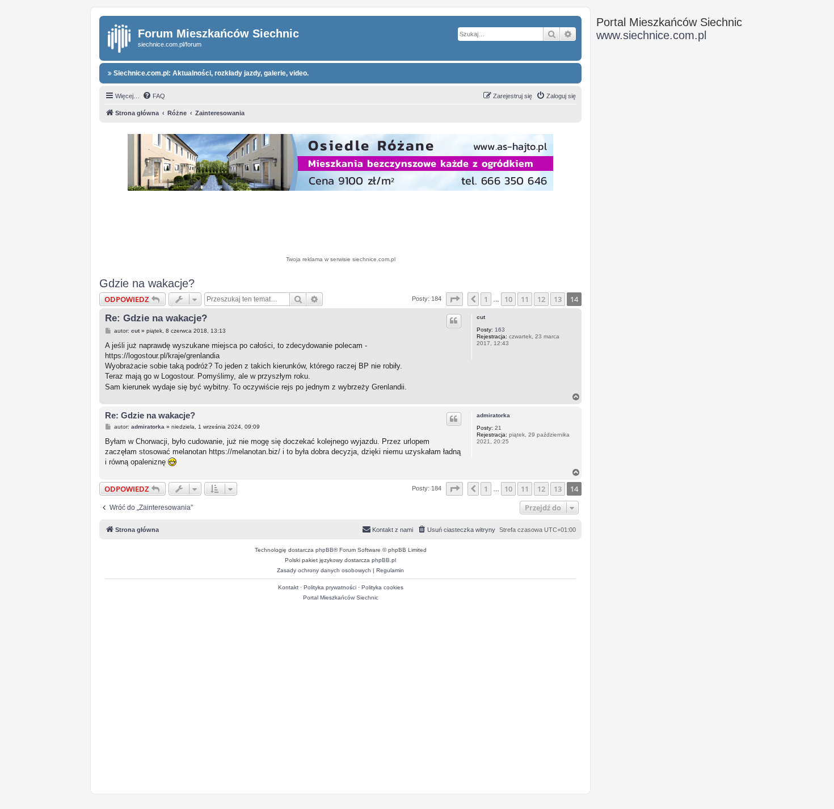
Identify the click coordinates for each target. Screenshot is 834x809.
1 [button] (486, 299)
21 (498, 428)
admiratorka (493, 415)
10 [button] (508, 299)
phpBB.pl (384, 560)
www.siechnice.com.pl (651, 35)
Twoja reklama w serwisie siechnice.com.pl (340, 259)
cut (481, 317)
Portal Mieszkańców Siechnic (340, 597)
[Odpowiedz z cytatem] (454, 321)
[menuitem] (153, 96)
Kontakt (288, 587)
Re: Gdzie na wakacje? (156, 318)
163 (500, 329)
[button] (454, 299)
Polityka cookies (382, 587)
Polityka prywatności (330, 587)
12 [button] (541, 299)
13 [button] (558, 299)
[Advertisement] (340, 224)
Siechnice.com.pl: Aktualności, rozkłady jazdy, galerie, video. (210, 73)
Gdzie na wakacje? (147, 283)
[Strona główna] (120, 36)
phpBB (324, 550)
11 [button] (525, 299)
